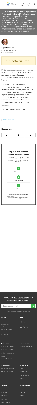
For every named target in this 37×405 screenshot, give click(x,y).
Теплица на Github (7, 372)
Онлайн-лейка (24, 375)
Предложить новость (26, 389)
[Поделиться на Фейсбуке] (18, 135)
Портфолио (4, 399)
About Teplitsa (5, 402)
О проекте (4, 389)
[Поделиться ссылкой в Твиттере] (6, 135)
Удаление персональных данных (24, 394)
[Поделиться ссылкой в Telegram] (30, 135)
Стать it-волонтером (7, 368)
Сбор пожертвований (7, 349)
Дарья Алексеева (7, 47)
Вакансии (4, 395)
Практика (4, 321)
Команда (4, 392)
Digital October (10, 120)
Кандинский (24, 372)
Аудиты (22, 368)
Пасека (22, 378)
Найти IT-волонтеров (7, 353)
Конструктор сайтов (7, 346)
